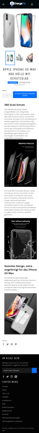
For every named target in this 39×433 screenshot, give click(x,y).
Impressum (6, 400)
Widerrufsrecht (8, 407)
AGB (3, 404)
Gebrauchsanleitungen (11, 418)
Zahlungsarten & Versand (12, 421)
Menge (4, 90)
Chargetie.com (12, 428)
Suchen (5, 386)
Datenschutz (7, 411)
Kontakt (5, 397)
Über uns (5, 393)
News (4, 390)
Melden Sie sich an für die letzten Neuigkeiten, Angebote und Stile (15, 364)
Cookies (5, 414)
